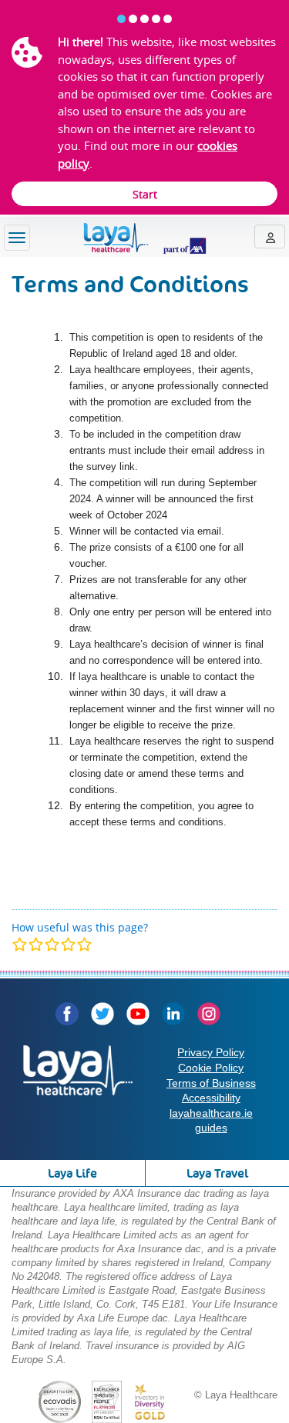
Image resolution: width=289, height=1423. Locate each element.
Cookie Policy (211, 1067)
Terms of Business (211, 1083)
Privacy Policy (210, 1052)
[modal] (52, 944)
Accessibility (211, 1097)
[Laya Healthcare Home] (145, 238)
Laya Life (72, 1173)
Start (145, 194)
